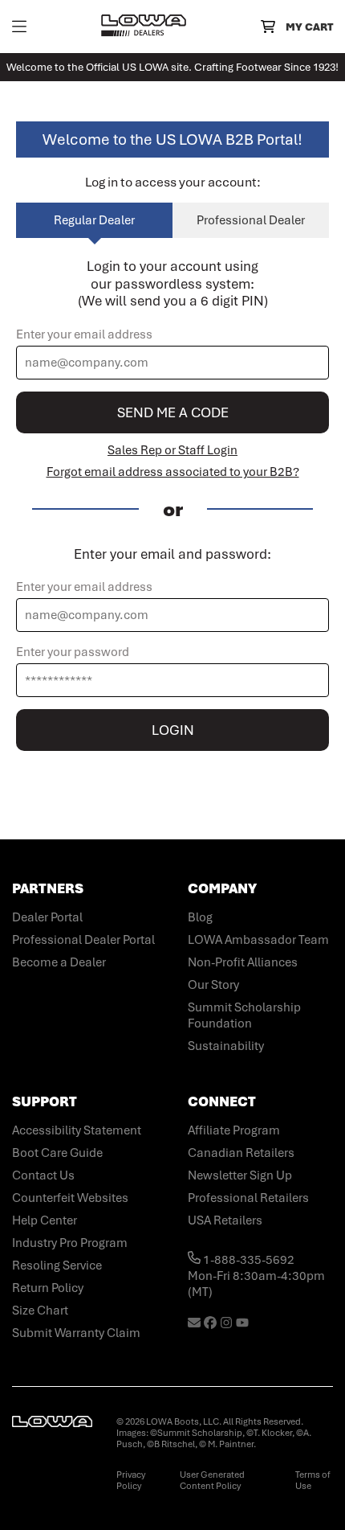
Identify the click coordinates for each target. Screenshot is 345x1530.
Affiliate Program (234, 1130)
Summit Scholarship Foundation (244, 1015)
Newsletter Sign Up (240, 1175)
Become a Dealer (59, 962)
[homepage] (143, 26)
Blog (200, 917)
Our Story (213, 985)
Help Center (44, 1220)
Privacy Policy (130, 1480)
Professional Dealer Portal (83, 940)
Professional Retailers (248, 1198)
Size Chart (40, 1310)
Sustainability (226, 1046)
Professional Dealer (251, 220)
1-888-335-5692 (247, 1260)
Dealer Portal (47, 917)
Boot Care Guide (57, 1153)
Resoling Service (57, 1265)
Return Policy (47, 1288)
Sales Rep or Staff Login (172, 450)
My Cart (309, 27)
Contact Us (43, 1175)
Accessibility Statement (76, 1130)
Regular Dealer (94, 220)
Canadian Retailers (241, 1153)
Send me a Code (173, 412)
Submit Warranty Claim (76, 1333)
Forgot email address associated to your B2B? (173, 472)
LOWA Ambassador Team (258, 940)
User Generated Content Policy (212, 1480)
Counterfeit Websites (70, 1198)
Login (173, 730)
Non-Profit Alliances (243, 962)
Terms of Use (313, 1480)
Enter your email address (84, 334)
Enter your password (72, 652)
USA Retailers (225, 1220)
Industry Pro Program (70, 1243)
